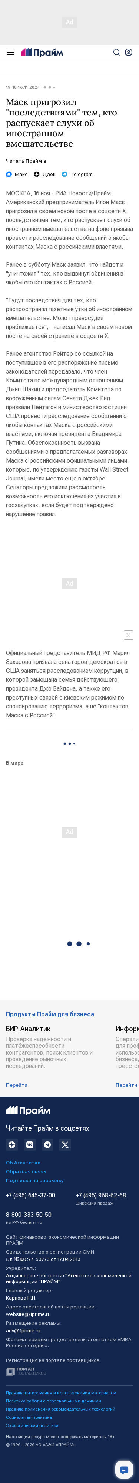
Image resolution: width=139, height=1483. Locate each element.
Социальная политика (29, 1417)
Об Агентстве (23, 1163)
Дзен (49, 174)
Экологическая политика (32, 1425)
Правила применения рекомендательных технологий (60, 1409)
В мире (14, 763)
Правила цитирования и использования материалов (61, 1392)
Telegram (81, 174)
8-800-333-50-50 (29, 1218)
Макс (21, 174)
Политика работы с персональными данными (53, 1401)
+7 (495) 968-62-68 (101, 1199)
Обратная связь (26, 1171)
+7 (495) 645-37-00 (30, 1195)
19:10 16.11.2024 (23, 87)
